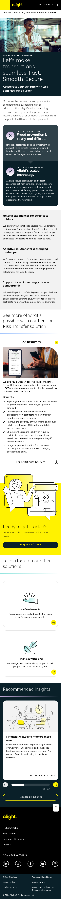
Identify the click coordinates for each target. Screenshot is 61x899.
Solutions (18, 13)
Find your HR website (14, 839)
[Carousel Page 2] (30, 785)
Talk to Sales (44, 5)
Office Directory (10, 877)
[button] (30, 342)
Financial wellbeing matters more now (28, 738)
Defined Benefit (30, 609)
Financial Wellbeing (30, 659)
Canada (7, 13)
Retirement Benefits (36, 13)
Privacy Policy (9, 882)
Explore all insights (30, 797)
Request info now (30, 545)
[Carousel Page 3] (43, 785)
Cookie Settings (10, 887)
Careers (7, 844)
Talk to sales (9, 834)
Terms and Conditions (41, 877)
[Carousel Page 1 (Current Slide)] (17, 785)
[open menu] (5, 5)
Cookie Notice (38, 882)
